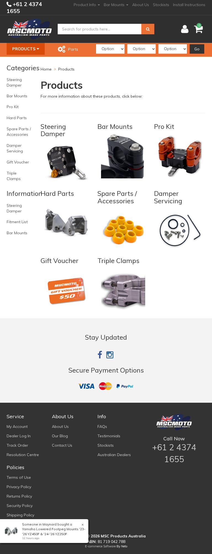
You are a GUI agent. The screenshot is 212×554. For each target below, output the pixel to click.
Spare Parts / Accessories (19, 131)
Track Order (17, 445)
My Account (17, 426)
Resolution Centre (23, 454)
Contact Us (62, 445)
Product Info (85, 4)
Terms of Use (19, 477)
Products (24, 48)
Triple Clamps (14, 176)
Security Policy (20, 505)
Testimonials (108, 435)
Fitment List (17, 221)
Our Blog (60, 435)
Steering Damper (14, 82)
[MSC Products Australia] (29, 28)
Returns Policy (19, 496)
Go (197, 48)
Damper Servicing (15, 148)
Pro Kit (12, 106)
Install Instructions (189, 4)
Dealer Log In (19, 435)
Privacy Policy (19, 486)
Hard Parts (17, 117)
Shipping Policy (20, 515)
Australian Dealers (114, 454)
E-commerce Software (100, 546)
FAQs (102, 426)
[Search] (147, 29)
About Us (140, 4)
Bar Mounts (115, 4)
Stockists (161, 4)
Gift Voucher (18, 162)
